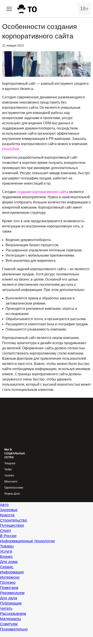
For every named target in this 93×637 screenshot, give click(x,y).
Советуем (9, 624)
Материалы (10, 619)
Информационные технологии (27, 541)
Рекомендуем (12, 593)
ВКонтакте (10, 481)
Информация (12, 572)
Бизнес (6, 556)
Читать (6, 608)
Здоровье (9, 510)
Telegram (9, 463)
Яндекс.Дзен (12, 493)
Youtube (9, 475)
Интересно (9, 577)
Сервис (6, 567)
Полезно (8, 582)
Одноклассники (13, 487)
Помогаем (9, 588)
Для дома (9, 562)
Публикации (11, 603)
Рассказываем (13, 613)
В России (8, 536)
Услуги (6, 551)
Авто (4, 505)
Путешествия (12, 525)
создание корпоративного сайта (42, 192)
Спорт (5, 530)
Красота (7, 515)
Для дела (8, 598)
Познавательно (14, 629)
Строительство (13, 520)
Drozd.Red (10, 149)
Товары (7, 546)
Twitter (8, 469)
